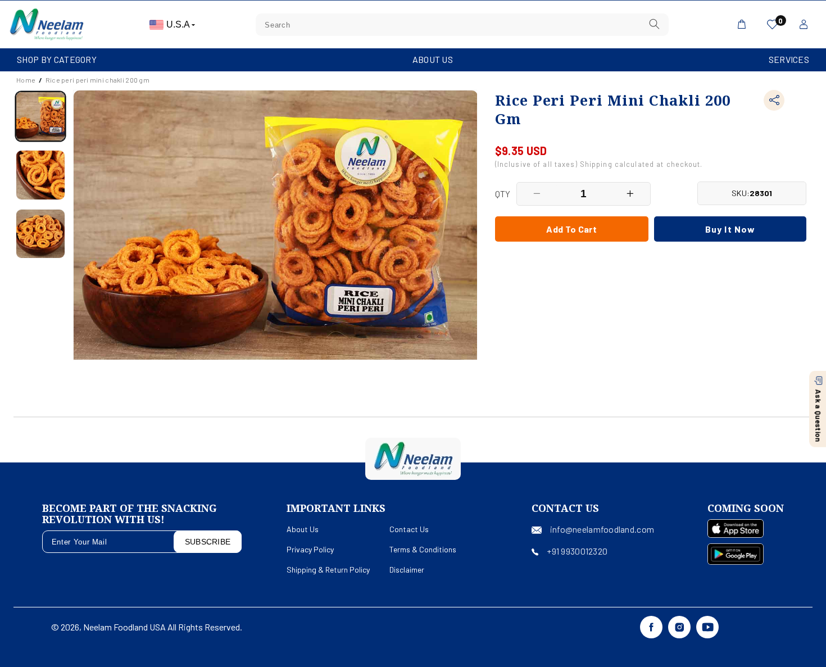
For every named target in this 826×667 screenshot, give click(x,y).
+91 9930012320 (577, 551)
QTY (503, 193)
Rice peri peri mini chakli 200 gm (97, 80)
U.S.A (179, 24)
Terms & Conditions (422, 549)
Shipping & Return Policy (328, 569)
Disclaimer (406, 569)
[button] (57, 59)
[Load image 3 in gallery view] (40, 233)
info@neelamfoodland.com (602, 529)
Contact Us (409, 529)
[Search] (654, 24)
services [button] (789, 59)
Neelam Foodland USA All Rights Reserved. (162, 626)
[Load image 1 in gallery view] (40, 116)
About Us (432, 59)
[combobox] (462, 24)
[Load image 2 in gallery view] (40, 174)
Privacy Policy (310, 549)
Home (25, 80)
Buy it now (730, 228)
